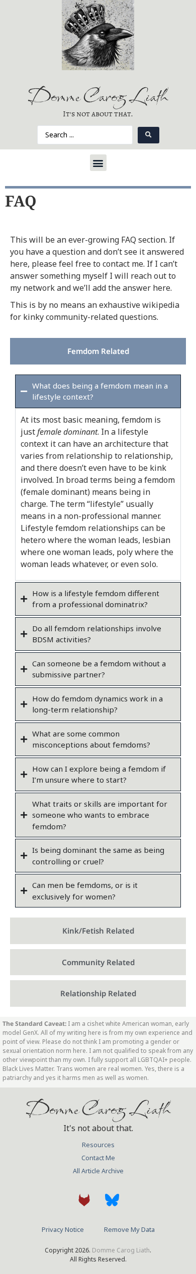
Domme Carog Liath (98, 96)
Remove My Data (129, 1229)
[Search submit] (148, 135)
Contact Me (98, 1158)
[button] (98, 162)
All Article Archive (98, 1171)
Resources (98, 1145)
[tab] (98, 351)
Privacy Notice (63, 1229)
